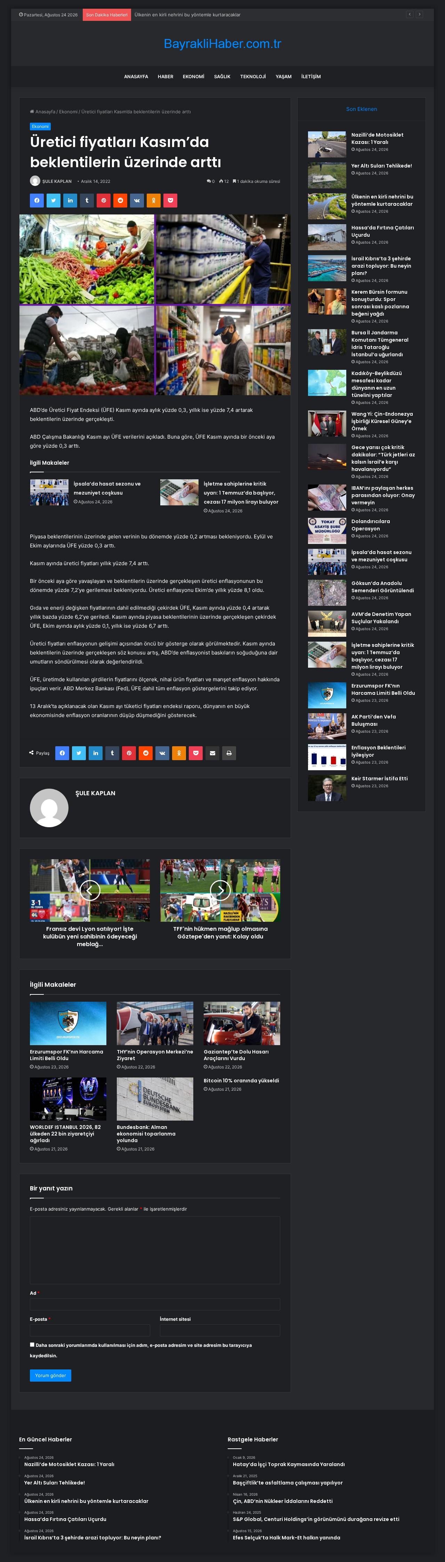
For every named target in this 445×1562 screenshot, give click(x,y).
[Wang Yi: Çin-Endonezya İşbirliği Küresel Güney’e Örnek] (327, 423)
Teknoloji (253, 76)
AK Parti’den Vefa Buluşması (373, 720)
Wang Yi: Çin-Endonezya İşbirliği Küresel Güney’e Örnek (382, 421)
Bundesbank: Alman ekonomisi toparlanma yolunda (146, 1134)
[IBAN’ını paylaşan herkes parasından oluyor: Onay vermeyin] (327, 498)
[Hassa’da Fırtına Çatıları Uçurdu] (327, 237)
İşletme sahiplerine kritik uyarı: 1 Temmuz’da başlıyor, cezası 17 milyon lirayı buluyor (241, 492)
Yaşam (284, 76)
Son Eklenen (361, 109)
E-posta (40, 1319)
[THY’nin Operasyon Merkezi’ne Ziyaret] (155, 1023)
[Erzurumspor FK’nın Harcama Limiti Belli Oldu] (68, 1023)
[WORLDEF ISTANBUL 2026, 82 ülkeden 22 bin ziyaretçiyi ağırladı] (68, 1099)
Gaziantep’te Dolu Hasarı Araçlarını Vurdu (236, 1055)
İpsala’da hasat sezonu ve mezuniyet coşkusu (381, 556)
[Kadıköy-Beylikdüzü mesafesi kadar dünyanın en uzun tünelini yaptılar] (327, 383)
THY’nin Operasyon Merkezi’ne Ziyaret (155, 1055)
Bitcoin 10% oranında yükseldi (241, 1080)
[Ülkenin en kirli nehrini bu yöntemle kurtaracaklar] (327, 206)
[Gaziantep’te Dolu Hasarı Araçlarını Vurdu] (242, 1023)
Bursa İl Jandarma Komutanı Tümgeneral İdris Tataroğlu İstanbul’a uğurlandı (379, 343)
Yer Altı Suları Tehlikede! (381, 165)
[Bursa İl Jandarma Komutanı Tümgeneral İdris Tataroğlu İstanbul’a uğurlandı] (327, 342)
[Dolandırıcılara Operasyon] (327, 531)
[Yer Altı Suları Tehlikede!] (327, 175)
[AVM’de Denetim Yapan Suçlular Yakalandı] (327, 624)
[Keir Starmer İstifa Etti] (327, 788)
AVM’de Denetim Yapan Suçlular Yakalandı (381, 618)
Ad (35, 1293)
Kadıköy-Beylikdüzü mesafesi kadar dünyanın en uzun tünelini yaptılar (376, 384)
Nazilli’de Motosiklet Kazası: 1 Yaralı (377, 138)
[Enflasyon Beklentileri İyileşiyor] (327, 757)
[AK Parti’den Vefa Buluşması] (327, 726)
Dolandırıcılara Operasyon (370, 525)
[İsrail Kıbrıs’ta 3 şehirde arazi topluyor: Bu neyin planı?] (327, 268)
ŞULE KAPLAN (57, 181)
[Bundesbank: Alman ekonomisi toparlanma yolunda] (155, 1099)
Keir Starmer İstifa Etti (379, 778)
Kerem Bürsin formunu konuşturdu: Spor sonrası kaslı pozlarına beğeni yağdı (380, 302)
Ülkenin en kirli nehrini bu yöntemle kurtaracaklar (188, 14)
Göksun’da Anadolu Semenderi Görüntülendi (382, 587)
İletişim (311, 76)
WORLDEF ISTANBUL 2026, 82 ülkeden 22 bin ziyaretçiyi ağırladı (65, 1134)
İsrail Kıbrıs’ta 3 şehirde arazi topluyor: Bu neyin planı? (381, 266)
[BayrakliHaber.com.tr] (222, 43)
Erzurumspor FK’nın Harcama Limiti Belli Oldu (66, 1055)
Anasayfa (136, 76)
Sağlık (222, 76)
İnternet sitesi (175, 1319)
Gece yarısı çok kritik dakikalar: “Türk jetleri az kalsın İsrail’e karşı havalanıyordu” (383, 458)
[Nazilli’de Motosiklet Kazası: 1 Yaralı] (327, 144)
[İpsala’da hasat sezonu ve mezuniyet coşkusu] (49, 492)
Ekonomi (193, 76)
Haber (165, 76)
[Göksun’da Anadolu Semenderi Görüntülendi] (327, 593)
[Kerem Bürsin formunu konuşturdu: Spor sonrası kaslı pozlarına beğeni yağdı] (327, 301)
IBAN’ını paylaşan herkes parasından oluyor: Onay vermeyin (383, 495)
